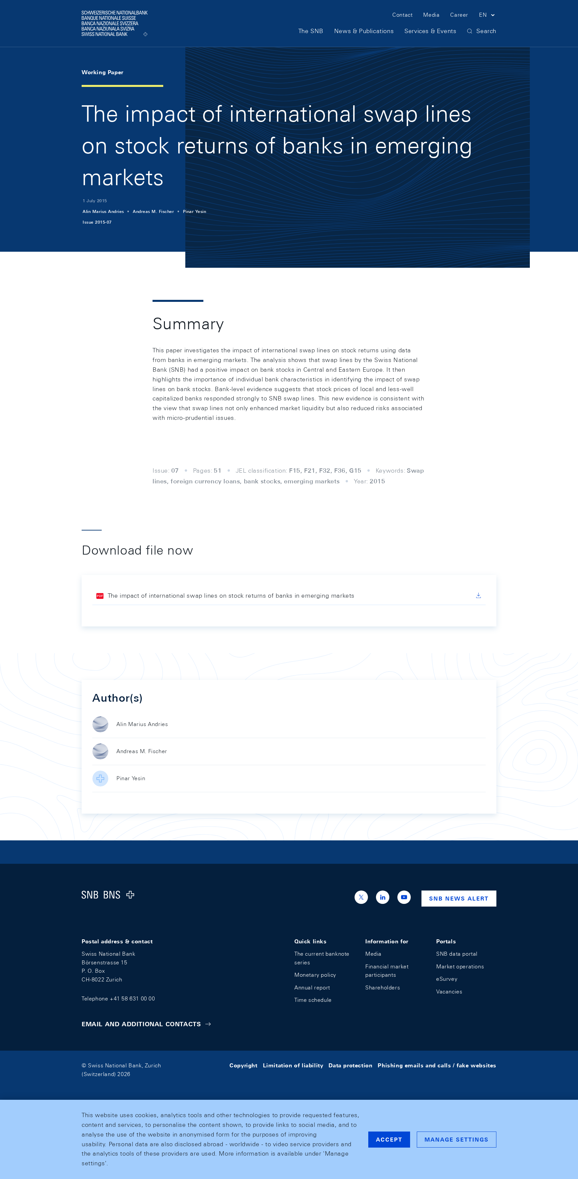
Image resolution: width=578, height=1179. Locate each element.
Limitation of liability (293, 1065)
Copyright (243, 1065)
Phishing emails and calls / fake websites (437, 1065)
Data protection (350, 1065)
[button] (487, 16)
